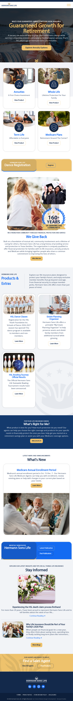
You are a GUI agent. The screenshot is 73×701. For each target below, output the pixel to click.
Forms (19, 695)
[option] (36, 499)
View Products (45, 666)
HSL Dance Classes (18, 317)
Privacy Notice (27, 695)
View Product (19, 100)
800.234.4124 (36, 441)
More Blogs (36, 645)
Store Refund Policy (40, 695)
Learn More (19, 341)
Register (51, 165)
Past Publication (45, 553)
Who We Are (36, 258)
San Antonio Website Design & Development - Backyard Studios (49, 699)
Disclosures (52, 695)
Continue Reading (37, 616)
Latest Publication (46, 548)
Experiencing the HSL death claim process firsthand (37, 607)
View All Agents (27, 666)
